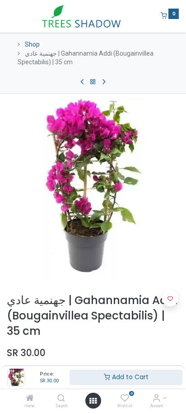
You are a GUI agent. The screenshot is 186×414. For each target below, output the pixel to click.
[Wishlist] (125, 398)
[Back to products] (93, 82)
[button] (170, 298)
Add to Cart (129, 376)
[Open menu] (93, 400)
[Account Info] (156, 398)
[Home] (30, 398)
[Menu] (7, 16)
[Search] (61, 398)
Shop (32, 44)
